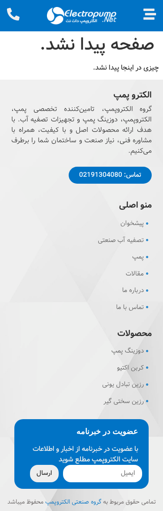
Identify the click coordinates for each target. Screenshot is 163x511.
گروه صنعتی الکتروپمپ (73, 502)
